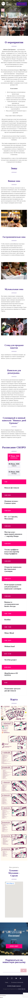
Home (5, 30)
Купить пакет (21, 4)
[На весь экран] (2, 995)
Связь (6, 982)
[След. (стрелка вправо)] (2, 997)
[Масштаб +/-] (0, 995)
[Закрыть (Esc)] (4, 995)
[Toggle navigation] (3, 10)
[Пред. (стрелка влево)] (0, 997)
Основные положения (17, 982)
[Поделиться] (3, 995)
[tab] (14, 457)
